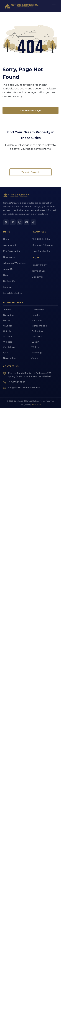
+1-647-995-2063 (16, 382)
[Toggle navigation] (53, 6)
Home (6, 239)
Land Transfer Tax (41, 251)
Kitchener (36, 336)
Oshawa (7, 336)
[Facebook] (6, 222)
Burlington (37, 331)
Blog (5, 275)
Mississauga (37, 309)
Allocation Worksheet (14, 263)
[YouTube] (26, 222)
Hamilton (36, 315)
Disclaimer (37, 277)
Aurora (34, 358)
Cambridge (9, 347)
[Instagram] (20, 222)
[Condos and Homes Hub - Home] (16, 195)
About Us (8, 269)
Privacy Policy (39, 265)
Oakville (7, 331)
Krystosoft (36, 404)
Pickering (36, 352)
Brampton (8, 315)
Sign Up (7, 287)
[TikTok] (33, 222)
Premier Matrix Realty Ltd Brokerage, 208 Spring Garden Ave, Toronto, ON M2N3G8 (29, 375)
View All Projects (30, 172)
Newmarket (9, 358)
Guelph (35, 342)
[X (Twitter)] (13, 222)
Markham (36, 320)
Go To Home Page (30, 110)
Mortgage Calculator (42, 245)
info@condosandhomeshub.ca (24, 387)
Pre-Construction (12, 251)
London (7, 320)
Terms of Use (39, 271)
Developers (9, 257)
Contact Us (9, 281)
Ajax (5, 352)
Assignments (10, 245)
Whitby (35, 347)
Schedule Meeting (12, 293)
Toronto (7, 309)
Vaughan (8, 325)
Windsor (7, 342)
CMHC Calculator (41, 239)
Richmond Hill (39, 325)
